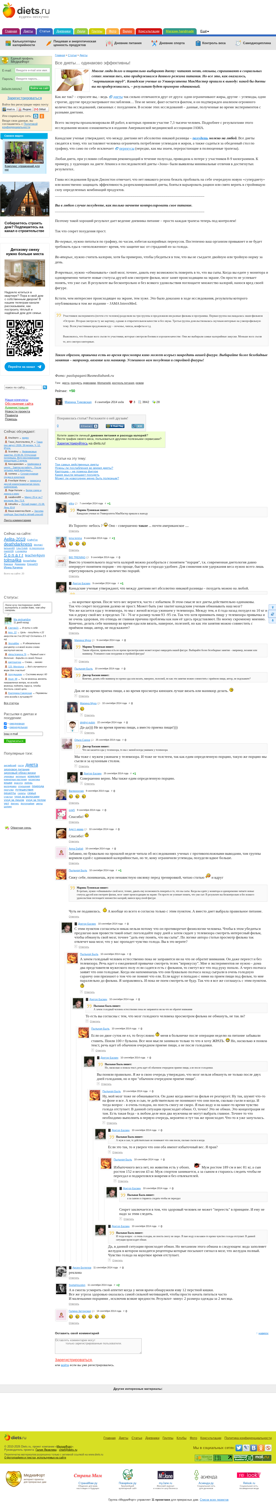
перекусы (126, 148)
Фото (112, 31)
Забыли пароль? (12, 88)
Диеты (28, 31)
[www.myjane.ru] (165, 1480)
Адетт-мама (76, 829)
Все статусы (11, 703)
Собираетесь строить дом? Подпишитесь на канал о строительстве (24, 227)
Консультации (148, 31)
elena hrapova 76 (17, 654)
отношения (24, 786)
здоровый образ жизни (20, 772)
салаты (22, 793)
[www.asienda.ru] (206, 1480)
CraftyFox (32, 539)
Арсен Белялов (81, 1267)
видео (25, 437)
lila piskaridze (22, 619)
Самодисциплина (257, 43)
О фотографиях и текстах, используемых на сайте (35, 1457)
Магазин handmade (180, 31)
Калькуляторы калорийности (24, 43)
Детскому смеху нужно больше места (25, 252)
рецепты (10, 793)
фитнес (15, 803)
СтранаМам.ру (87, 1483)
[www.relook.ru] (249, 1480)
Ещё (203, 31)
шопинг (8, 806)
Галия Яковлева (46, 1449)
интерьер (21, 776)
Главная (11, 31)
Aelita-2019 (14, 539)
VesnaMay (13, 643)
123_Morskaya (16, 666)
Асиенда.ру (206, 1483)
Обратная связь (21, 827)
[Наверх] (272, 607)
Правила (11, 415)
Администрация (16, 407)
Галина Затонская (80, 1311)
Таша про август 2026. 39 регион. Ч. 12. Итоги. (23, 445)
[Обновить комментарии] (272, 614)
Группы (97, 31)
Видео (127, 31)
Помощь (11, 419)
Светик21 (13, 628)
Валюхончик (76, 791)
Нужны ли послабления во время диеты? (84, 468)
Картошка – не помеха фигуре (76, 471)
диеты (118, 97)
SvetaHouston (77, 1285)
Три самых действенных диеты (77, 464)
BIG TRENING (77, 557)
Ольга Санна (82, 740)
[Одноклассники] (260, 1447)
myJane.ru (165, 1483)
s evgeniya (21, 551)
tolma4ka (12, 560)
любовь (28, 783)
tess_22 (12, 632)
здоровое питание (17, 769)
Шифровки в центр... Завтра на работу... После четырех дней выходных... (22, 467)
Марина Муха (82, 640)
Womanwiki (104, 383)
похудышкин (15, 674)
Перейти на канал (21, 366)
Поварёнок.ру (127, 1483)
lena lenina (75, 538)
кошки (8, 782)
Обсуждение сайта (19, 403)
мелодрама (10, 786)
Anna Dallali (76, 848)
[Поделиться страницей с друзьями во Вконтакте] (89, 427)
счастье (8, 796)
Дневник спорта (172, 43)
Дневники (63, 31)
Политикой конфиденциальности (20, 125)
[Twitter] (238, 1447)
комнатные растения (15, 779)
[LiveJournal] (246, 1447)
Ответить (74, 531)
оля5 (72, 810)
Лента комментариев (17, 520)
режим (140, 383)
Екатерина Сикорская (20, 693)
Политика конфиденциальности (248, 1438)
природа (38, 786)
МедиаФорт (64, 1446)
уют (6, 803)
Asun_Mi (12, 679)
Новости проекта (17, 411)
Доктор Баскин (81, 583)
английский (10, 765)
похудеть (76, 383)
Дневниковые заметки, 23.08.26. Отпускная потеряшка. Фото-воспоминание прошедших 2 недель (21, 456)
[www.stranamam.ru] (88, 1480)
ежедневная (17, 723)
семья (31, 793)
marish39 (9, 551)
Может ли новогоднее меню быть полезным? (87, 478)
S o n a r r (13, 555)
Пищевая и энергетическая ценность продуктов (74, 43)
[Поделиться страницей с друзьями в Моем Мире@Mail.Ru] (115, 427)
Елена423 (32, 564)
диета (65, 383)
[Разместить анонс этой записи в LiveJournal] (138, 427)
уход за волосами (26, 796)
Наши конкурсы (16, 400)
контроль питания (123, 383)
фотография (27, 803)
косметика (34, 779)
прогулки (9, 789)
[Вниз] (272, 620)
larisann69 (9, 548)
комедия (34, 776)
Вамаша (8, 564)
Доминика (20, 564)
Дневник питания (128, 43)
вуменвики (89, 383)
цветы (39, 803)
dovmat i (38, 544)
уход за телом (36, 800)
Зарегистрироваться (73, 1360)
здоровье (9, 776)
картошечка (14, 662)
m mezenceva (36, 548)
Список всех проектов (214, 1499)
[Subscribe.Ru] (268, 1447)
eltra (71, 503)
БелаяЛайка (29, 560)
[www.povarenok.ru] (128, 1480)
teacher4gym (35, 555)
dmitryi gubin (87, 722)
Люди (81, 31)
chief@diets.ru (68, 1449)
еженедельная (18, 727)
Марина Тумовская (78, 402)
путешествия (24, 789)
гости (21, 765)
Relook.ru (249, 1483)
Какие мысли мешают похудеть (77, 474)
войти (65, 1365)
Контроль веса (214, 43)
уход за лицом (14, 800)
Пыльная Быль (83, 668)
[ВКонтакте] (253, 1447)
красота (18, 783)
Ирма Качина (13, 567)
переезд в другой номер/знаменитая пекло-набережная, (22, 483)
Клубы (182, 1438)
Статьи (44, 31)
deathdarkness (18, 544)
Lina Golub (22, 548)
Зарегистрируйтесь (72, 443)
